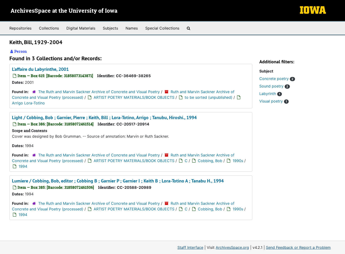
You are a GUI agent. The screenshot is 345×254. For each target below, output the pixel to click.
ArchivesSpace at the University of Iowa (64, 11)
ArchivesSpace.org (232, 247)
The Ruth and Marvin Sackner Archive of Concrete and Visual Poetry (99, 91)
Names (132, 28)
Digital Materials (80, 28)
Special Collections (162, 28)
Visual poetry (273, 101)
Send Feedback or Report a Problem (298, 247)
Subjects (110, 28)
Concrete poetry (276, 78)
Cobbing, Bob (210, 160)
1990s (238, 160)
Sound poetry (273, 86)
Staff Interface (190, 247)
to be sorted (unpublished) (208, 97)
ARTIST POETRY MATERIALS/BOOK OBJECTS (134, 97)
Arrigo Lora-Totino (28, 103)
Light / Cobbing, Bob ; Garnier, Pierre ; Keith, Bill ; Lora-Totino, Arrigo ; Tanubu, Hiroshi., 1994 (104, 117)
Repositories (20, 28)
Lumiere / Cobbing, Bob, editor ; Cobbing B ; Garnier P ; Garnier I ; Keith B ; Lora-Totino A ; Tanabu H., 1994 (118, 181)
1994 (23, 166)
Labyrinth (269, 93)
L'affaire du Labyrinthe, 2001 (40, 69)
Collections (49, 28)
